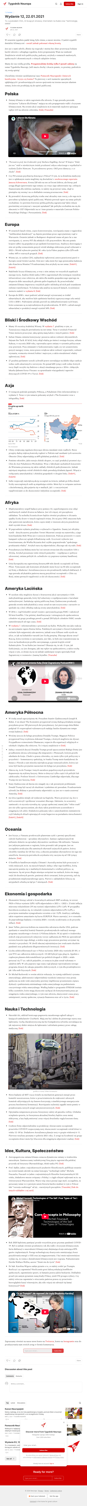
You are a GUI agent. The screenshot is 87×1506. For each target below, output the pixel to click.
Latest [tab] (13, 1403)
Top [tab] (7, 1403)
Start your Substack (38, 1496)
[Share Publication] (61, 4)
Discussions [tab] (21, 1403)
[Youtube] (48, 110)
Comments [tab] (10, 1376)
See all (9, 1459)
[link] (41, 110)
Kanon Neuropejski (14, 1409)
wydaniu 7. (50, 326)
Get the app (54, 1496)
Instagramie (68, 1341)
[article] (43, 1414)
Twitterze (49, 1341)
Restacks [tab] (19, 1376)
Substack (33, 1501)
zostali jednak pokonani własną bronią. (43, 43)
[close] (64, 1422)
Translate (9, 12)
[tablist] (14, 1376)
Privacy (40, 1491)
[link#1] (73, 264)
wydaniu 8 (30, 291)
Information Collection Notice (43, 1457)
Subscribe (69, 4)
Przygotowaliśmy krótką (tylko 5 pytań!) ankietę (52, 63)
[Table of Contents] (2, 753)
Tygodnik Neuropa (16, 27)
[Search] (56, 4)
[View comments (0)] (14, 35)
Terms (46, 1491)
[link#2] (12, 267)
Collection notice (56, 1491)
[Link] (2, 93)
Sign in (80, 4)
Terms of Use (54, 1455)
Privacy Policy (59, 1457)
